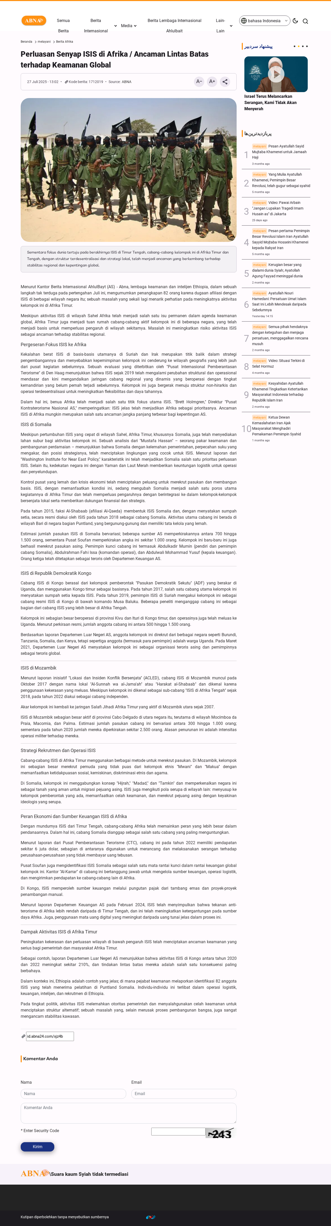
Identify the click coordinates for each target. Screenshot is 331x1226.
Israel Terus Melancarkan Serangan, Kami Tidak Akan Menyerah (270, 102)
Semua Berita (63, 25)
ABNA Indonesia (35, 20)
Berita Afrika (64, 41)
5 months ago (261, 192)
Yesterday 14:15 (262, 316)
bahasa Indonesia (264, 20)
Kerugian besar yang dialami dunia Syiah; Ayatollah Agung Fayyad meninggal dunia (277, 270)
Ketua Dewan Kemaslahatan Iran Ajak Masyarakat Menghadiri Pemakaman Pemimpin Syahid (276, 425)
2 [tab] (298, 46)
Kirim (37, 1146)
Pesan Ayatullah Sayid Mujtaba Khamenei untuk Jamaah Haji (279, 152)
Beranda (26, 41)
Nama (26, 1082)
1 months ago (261, 440)
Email (136, 1082)
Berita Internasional (96, 25)
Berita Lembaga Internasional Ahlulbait (174, 25)
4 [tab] (307, 46)
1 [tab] (294, 46)
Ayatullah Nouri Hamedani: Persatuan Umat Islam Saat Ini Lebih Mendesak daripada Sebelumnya (279, 301)
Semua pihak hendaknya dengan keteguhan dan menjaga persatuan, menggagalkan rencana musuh (280, 335)
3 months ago (261, 164)
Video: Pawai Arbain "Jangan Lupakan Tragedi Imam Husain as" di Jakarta (277, 208)
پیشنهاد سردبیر (258, 46)
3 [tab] (303, 46)
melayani (44, 41)
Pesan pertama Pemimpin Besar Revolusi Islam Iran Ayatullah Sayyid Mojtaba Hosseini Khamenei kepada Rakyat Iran (281, 239)
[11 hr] (276, 74)
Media (126, 25)
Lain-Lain (220, 25)
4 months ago (261, 373)
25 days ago (259, 220)
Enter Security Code (40, 1130)
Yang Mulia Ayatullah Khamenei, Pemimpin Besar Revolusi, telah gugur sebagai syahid (281, 180)
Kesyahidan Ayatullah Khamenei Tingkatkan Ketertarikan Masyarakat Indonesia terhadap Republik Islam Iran (280, 392)
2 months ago (261, 282)
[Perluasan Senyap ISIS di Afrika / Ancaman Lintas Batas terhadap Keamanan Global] (129, 170)
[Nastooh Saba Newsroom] (153, 1216)
